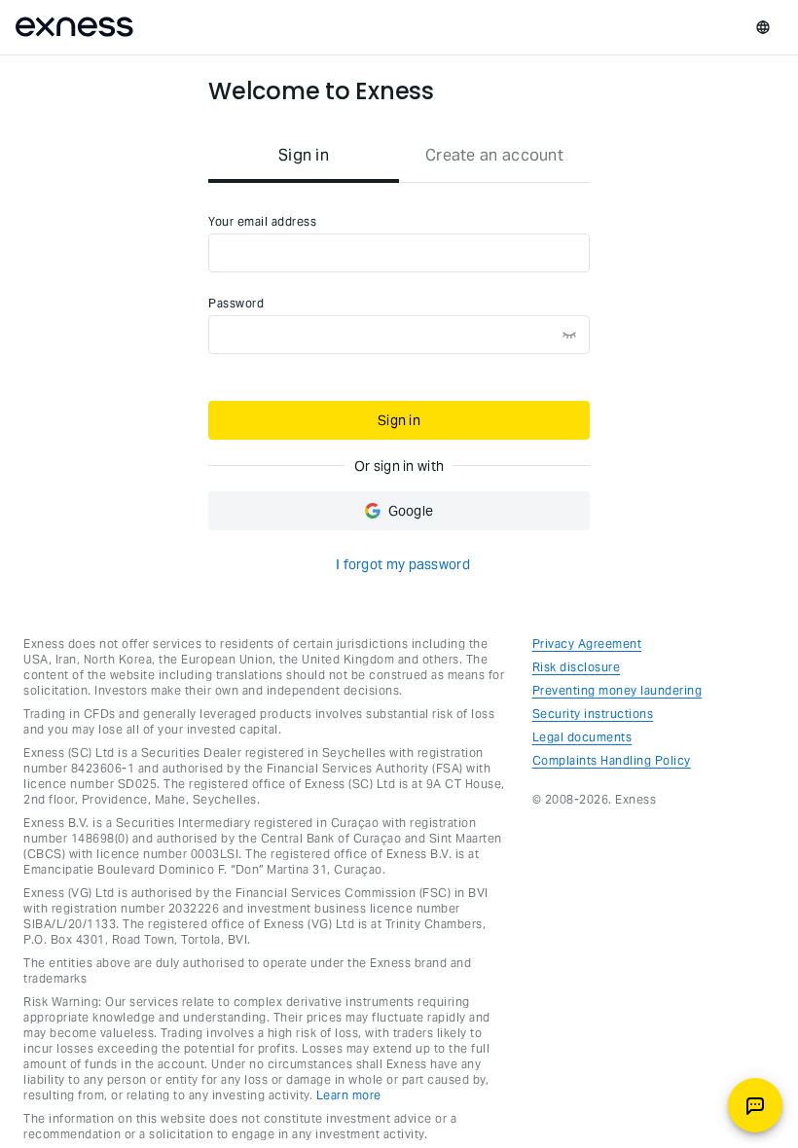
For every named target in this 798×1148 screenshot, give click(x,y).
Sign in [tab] (303, 155)
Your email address (262, 221)
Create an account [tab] (494, 155)
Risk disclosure (576, 667)
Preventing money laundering (617, 690)
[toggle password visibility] (569, 334)
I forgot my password (403, 564)
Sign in (399, 420)
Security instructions (593, 713)
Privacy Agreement (587, 643)
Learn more (348, 1095)
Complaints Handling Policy (611, 760)
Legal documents (582, 737)
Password (236, 303)
